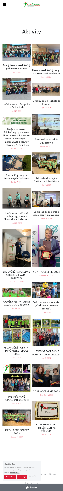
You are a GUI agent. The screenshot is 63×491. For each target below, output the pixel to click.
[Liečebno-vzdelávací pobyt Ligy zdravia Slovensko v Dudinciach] (16, 207)
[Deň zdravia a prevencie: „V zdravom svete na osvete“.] (46, 297)
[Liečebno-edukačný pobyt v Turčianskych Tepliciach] (46, 65)
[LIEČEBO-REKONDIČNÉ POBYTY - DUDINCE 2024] (46, 346)
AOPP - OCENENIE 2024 (46, 272)
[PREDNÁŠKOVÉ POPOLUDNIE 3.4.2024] (16, 391)
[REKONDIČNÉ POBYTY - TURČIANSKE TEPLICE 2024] (16, 342)
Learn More (14, 473)
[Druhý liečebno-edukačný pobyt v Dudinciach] (16, 60)
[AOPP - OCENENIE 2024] (46, 266)
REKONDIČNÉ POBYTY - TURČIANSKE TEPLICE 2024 (17, 351)
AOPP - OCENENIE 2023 (46, 391)
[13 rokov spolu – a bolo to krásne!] (46, 95)
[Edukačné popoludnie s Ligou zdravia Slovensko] (46, 206)
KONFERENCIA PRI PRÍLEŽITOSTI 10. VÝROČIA (46, 428)
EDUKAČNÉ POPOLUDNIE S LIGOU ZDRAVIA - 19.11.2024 (16, 275)
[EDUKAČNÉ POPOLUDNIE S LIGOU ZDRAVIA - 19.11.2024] (16, 266)
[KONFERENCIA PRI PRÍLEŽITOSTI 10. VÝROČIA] (46, 419)
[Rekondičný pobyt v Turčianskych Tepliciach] (16, 170)
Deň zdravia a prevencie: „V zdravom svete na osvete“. (46, 305)
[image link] (31, 4)
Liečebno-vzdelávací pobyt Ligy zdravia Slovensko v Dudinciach (16, 216)
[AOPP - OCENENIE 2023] (46, 386)
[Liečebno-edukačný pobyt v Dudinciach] (16, 99)
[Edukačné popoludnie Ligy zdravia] (46, 134)
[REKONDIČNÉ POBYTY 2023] (16, 425)
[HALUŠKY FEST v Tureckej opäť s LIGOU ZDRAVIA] (16, 296)
